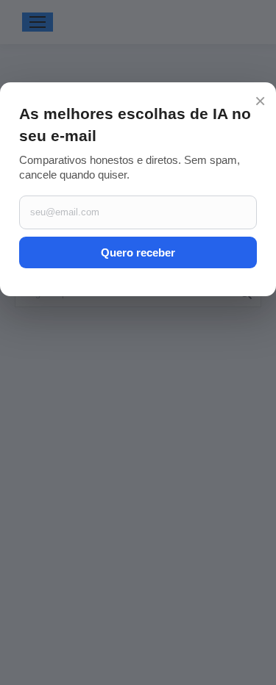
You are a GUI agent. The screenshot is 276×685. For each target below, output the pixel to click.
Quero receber (138, 252)
